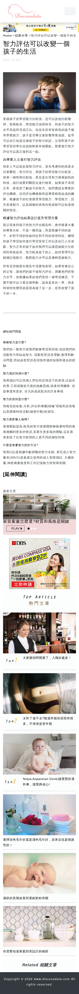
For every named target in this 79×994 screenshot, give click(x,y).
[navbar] (70, 11)
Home (7, 35)
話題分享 (21, 35)
